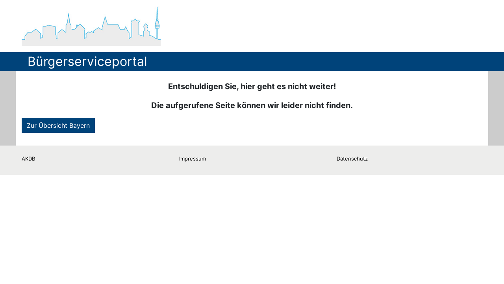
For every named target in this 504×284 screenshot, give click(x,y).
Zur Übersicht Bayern (58, 125)
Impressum (192, 158)
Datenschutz (352, 158)
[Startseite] (91, 26)
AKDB (28, 158)
